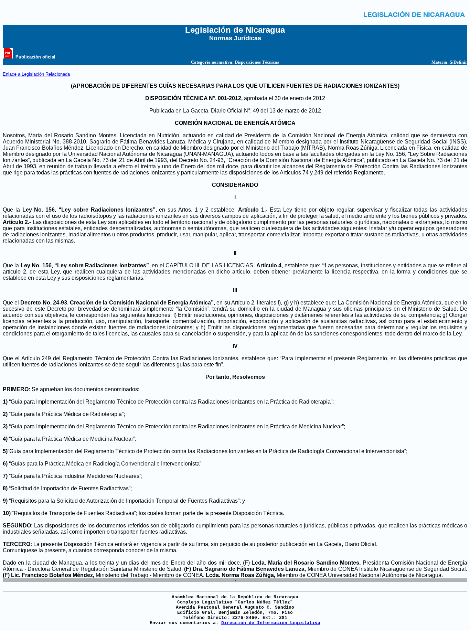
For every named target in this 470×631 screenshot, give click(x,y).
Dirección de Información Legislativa (270, 622)
